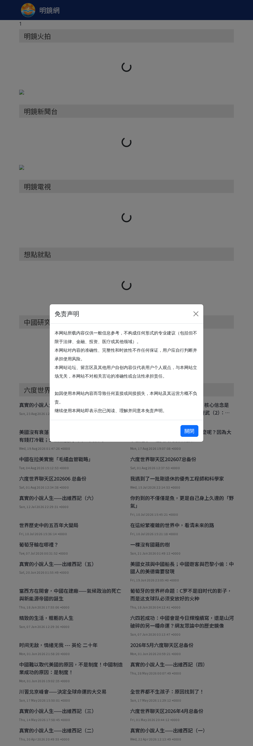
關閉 (189, 431)
